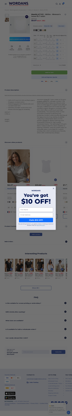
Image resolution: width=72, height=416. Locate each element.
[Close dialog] (53, 188)
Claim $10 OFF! (36, 220)
